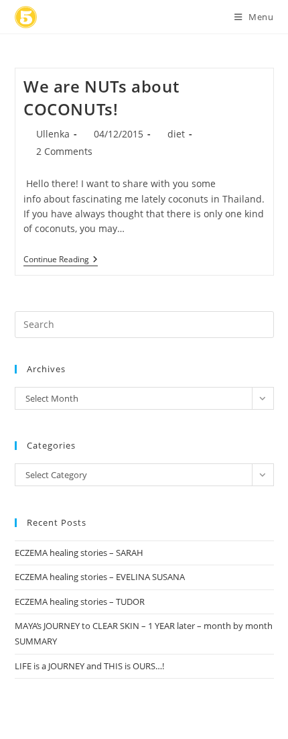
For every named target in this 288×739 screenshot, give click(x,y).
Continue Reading (60, 260)
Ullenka (53, 133)
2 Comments (64, 151)
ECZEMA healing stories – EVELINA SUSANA (100, 577)
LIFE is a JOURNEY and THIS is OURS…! (89, 666)
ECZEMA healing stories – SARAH (79, 553)
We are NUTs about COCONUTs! (101, 97)
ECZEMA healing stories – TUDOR (80, 601)
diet (176, 133)
